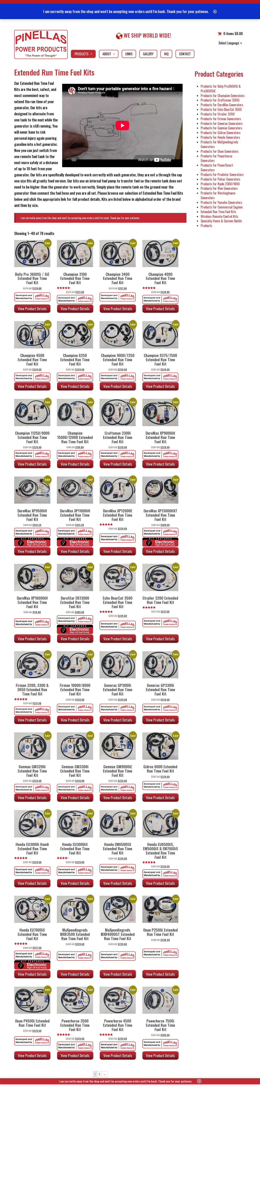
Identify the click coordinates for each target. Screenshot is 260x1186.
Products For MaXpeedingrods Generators (219, 144)
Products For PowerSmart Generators (217, 167)
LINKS (128, 53)
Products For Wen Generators (219, 188)
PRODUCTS (84, 54)
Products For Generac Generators (222, 123)
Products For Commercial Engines (222, 207)
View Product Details (32, 308)
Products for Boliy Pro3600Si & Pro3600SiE (221, 88)
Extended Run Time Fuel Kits (218, 211)
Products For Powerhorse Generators (216, 158)
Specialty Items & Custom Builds (221, 220)
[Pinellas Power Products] (41, 44)
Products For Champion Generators (223, 95)
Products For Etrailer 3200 (218, 114)
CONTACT (185, 53)
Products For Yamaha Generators (221, 202)
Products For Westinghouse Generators (218, 195)
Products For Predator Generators (222, 174)
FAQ (166, 53)
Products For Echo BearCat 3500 (221, 109)
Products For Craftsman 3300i (220, 100)
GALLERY (148, 53)
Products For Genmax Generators (221, 127)
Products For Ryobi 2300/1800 (220, 183)
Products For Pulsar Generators (220, 179)
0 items (233, 33)
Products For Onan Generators (219, 151)
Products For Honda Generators (220, 137)
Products (206, 225)
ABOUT (109, 54)
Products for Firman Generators (221, 118)
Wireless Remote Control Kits (219, 216)
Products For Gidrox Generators (220, 132)
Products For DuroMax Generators (222, 104)
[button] (215, 11)
